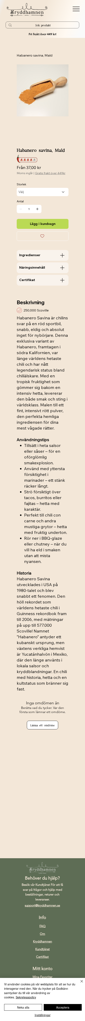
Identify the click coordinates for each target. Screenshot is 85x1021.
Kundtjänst (42, 949)
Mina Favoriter (42, 977)
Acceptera (62, 1007)
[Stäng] (79, 984)
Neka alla (23, 1007)
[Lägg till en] (37, 209)
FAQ (42, 926)
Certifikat (42, 957)
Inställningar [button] (43, 1015)
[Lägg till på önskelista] (42, 236)
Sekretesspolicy (26, 997)
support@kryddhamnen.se (42, 905)
